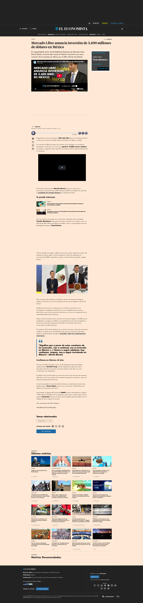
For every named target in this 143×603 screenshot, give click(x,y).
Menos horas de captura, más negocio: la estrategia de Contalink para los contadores (102, 496)
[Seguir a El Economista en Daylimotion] (115, 585)
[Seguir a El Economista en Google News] (101, 588)
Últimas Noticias (41, 34)
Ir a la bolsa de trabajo (42, 588)
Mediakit (32, 575)
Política (49, 209)
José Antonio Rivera (77, 549)
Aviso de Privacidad (36, 577)
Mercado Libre (41, 421)
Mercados (95, 516)
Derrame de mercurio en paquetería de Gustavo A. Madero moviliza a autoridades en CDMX (81, 520)
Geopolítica (34, 492)
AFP (54, 549)
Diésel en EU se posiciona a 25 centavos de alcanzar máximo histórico (39, 520)
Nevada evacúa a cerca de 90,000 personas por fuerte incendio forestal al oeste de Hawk (101, 544)
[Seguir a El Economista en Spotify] (108, 585)
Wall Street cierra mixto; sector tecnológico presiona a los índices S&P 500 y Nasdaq (102, 520)
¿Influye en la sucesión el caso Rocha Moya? (39, 471)
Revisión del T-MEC (72, 34)
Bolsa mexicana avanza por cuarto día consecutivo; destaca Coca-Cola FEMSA (81, 544)
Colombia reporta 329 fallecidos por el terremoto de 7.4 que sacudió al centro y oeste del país (40, 496)
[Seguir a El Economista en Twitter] (98, 585)
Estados (74, 468)
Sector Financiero (56, 468)
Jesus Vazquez (96, 476)
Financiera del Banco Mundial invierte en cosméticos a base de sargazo (80, 496)
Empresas (33, 39)
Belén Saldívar (55, 476)
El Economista (36, 572)
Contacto (60, 577)
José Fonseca (35, 476)
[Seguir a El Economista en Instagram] (111, 585)
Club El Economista (54, 572)
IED (50, 421)
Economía (33, 516)
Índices (98, 34)
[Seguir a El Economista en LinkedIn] (101, 585)
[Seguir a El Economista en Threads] (105, 588)
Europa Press (35, 500)
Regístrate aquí (94, 576)
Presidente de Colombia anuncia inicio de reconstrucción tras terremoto (60, 544)
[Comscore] (108, 597)
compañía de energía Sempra (49, 193)
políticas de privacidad (105, 579)
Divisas (104, 34)
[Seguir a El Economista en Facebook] (94, 585)
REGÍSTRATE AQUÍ (103, 68)
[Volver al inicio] (53, 569)
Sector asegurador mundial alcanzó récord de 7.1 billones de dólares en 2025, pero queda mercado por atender (61, 472)
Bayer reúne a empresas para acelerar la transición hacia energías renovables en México (60, 496)
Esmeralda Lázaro (77, 476)
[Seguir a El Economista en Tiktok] (108, 588)
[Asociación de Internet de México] (118, 597)
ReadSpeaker (74, 134)
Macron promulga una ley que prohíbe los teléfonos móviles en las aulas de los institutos (60, 520)
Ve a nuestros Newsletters (97, 64)
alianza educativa (83, 34)
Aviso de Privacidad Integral (50, 577)
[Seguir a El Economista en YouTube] (105, 585)
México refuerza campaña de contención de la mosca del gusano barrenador (40, 544)
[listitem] (33, 133)
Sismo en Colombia (60, 34)
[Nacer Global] (27, 584)
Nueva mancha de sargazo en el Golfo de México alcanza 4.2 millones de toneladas (101, 472)
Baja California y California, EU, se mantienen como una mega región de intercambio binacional (81, 472)
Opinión (33, 468)
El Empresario (44, 572)
